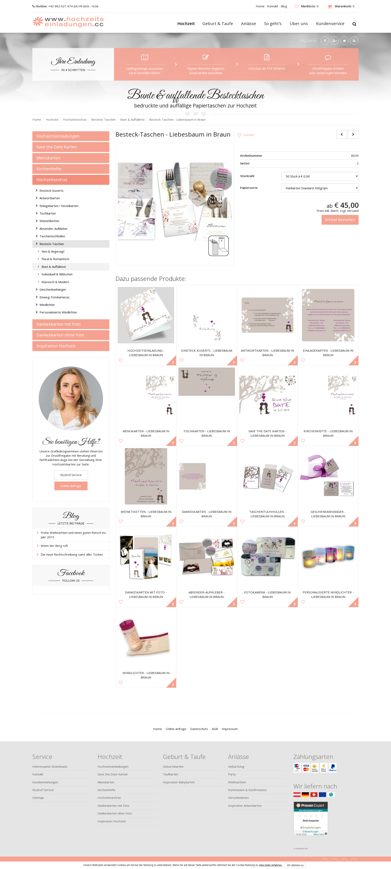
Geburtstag (236, 766)
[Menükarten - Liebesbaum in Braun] (146, 396)
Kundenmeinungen (45, 782)
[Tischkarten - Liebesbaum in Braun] (206, 396)
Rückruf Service (71, 475)
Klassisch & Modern (55, 282)
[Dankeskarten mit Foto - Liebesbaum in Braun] (146, 557)
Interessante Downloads (49, 766)
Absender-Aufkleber (54, 229)
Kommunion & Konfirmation (247, 790)
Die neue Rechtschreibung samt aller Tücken (72, 554)
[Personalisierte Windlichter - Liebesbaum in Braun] (328, 557)
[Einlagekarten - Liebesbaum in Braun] (328, 315)
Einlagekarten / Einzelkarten (59, 206)
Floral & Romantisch (55, 259)
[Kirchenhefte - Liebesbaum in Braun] (328, 396)
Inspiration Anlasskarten (245, 805)
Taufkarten (170, 774)
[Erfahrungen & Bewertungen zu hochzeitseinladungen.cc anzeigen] (310, 823)
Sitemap (38, 798)
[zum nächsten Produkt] (353, 134)
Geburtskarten (173, 766)
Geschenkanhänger (53, 289)
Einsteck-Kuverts (52, 190)
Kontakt (272, 6)
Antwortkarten (50, 198)
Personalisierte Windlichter (58, 312)
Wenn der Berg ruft (54, 546)
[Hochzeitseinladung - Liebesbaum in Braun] (146, 315)
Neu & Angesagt (53, 251)
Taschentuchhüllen (52, 236)
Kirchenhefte (49, 169)
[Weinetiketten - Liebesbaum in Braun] (146, 476)
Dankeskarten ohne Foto (60, 335)
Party (232, 774)
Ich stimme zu (295, 865)
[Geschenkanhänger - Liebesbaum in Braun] (328, 476)
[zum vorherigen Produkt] (341, 134)
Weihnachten (237, 782)
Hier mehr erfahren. (271, 865)
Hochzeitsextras (51, 179)
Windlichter (47, 305)
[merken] (244, 135)
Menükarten (48, 158)
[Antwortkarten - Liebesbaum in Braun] (267, 315)
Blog (284, 6)
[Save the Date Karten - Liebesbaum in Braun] (267, 396)
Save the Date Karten (56, 147)
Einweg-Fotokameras (54, 297)
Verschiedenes (238, 798)
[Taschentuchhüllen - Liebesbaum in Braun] (267, 476)
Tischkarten (48, 213)
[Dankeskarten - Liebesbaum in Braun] (206, 476)
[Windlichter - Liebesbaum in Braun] (146, 637)
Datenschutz (199, 729)
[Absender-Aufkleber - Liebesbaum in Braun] (206, 557)
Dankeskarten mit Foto (58, 324)
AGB (215, 729)
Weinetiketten (49, 221)
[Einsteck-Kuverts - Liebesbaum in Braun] (206, 315)
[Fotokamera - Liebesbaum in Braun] (267, 557)
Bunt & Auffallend (54, 267)
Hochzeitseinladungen (58, 136)
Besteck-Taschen (52, 244)
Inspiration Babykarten (179, 782)
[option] (175, 202)
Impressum (230, 729)
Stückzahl (247, 176)
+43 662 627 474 (55, 6)
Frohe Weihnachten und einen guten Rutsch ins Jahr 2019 (73, 535)
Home (260, 6)
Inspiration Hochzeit (56, 346)
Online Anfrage (71, 486)
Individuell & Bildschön (57, 274)
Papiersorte (249, 188)
